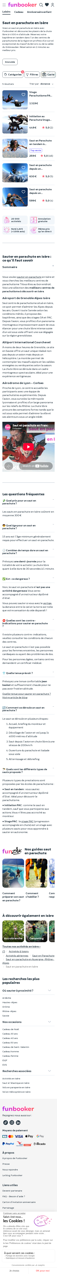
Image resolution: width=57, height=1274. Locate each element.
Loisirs (6, 11)
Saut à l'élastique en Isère (15, 1083)
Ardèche (6, 997)
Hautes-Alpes (9, 1002)
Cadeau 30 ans (10, 1033)
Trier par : (39, 83)
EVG (4, 1064)
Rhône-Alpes (9, 1011)
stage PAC (27, 821)
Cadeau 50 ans (10, 1042)
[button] (47, 5)
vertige (47, 603)
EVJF (4, 1060)
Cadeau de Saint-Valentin (15, 1047)
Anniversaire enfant (39, 11)
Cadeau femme (10, 1055)
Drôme (6, 1006)
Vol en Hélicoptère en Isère (16, 1091)
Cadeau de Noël (10, 1029)
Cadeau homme (10, 1051)
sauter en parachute (29, 276)
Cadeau (18, 11)
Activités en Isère (11, 1078)
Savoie (5, 1015)
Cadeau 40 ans (10, 1038)
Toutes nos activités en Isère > (21, 946)
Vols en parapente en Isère (16, 1087)
